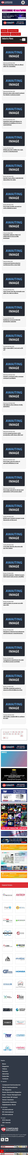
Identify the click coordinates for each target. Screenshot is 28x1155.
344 (4, 737)
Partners (5, 1071)
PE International (7, 1114)
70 (13, 731)
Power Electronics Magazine (11, 1092)
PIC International (7, 1112)
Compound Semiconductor (11, 1085)
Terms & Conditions (13, 1149)
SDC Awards (6, 1122)
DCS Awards (6, 1120)
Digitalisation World (9, 1104)
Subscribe (5, 1076)
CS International (7, 1109)
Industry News (6, 34)
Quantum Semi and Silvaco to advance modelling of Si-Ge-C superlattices (12, 123)
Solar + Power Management (11, 1095)
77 (12, 733)
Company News (13, 30)
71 (16, 731)
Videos (4, 1069)
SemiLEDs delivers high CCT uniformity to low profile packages (12, 236)
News (4, 1064)
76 (9, 733)
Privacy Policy (22, 1149)
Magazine (5, 1066)
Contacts (5, 1079)
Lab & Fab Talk (16, 34)
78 (15, 733)
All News (4, 30)
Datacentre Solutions (9, 1102)
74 (4, 733)
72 (19, 731)
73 (22, 731)
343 (22, 735)
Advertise (5, 1074)
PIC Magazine (6, 1090)
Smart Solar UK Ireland (10, 1097)
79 (18, 733)
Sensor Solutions (8, 1099)
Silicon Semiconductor (10, 1087)
